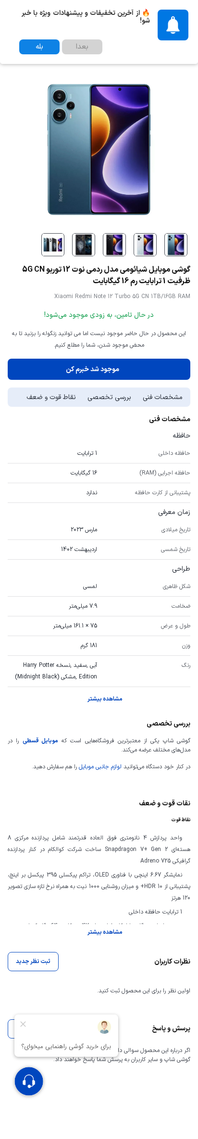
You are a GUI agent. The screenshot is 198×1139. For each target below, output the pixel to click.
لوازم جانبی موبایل (100, 767)
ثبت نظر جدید (33, 961)
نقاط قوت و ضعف (51, 397)
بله (39, 46)
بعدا (82, 46)
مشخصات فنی (163, 397)
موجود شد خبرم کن (92, 369)
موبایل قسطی (40, 741)
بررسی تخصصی (109, 397)
